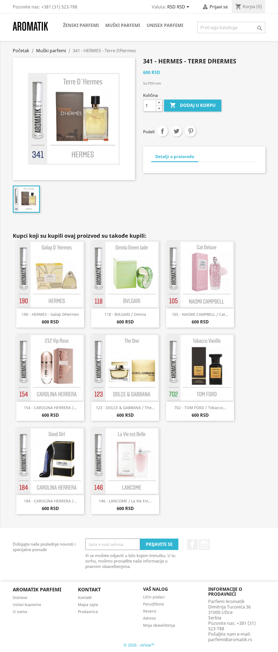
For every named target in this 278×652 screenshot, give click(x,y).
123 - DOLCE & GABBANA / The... (125, 407)
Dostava (20, 597)
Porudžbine (153, 604)
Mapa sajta (88, 604)
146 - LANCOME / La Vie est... (125, 500)
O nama (20, 611)
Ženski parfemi (81, 25)
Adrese (149, 618)
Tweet (176, 131)
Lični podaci (154, 597)
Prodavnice (88, 611)
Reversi (149, 611)
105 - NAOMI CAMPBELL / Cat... (200, 314)
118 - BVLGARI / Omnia (125, 314)
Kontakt (85, 597)
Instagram (204, 544)
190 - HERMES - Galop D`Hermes (50, 314)
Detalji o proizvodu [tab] (174, 156)
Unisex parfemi (165, 25)
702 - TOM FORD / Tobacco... (200, 407)
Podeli (162, 131)
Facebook (192, 544)
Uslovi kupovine (27, 604)
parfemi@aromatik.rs (230, 639)
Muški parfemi (122, 25)
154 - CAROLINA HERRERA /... (50, 407)
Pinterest (190, 131)
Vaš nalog (155, 589)
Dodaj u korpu (193, 105)
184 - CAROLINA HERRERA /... (50, 500)
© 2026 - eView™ (139, 645)
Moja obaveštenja (159, 625)
